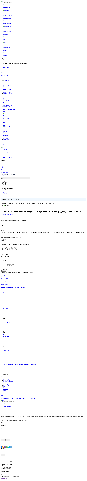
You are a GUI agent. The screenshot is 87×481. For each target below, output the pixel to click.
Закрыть (8, 439)
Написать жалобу (7, 379)
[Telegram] (11, 447)
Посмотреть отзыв (5, 478)
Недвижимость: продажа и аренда (9, 175)
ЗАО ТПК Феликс (7, 308)
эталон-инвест (8, 157)
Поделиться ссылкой (8, 214)
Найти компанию (7, 380)
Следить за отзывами (6, 192)
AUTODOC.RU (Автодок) (9, 322)
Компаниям (6, 385)
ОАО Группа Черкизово (9, 294)
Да (1, 422)
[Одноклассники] (3, 447)
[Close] (1, 428)
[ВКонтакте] (1, 447)
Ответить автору (7, 215)
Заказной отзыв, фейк (7, 464)
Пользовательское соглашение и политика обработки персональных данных (18, 398)
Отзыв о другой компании (8, 465)
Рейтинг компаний (7, 382)
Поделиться (3, 190)
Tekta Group (6, 350)
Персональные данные (7, 463)
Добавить (3, 439)
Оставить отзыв (4, 172)
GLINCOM (6, 336)
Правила (5, 390)
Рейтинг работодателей (8, 384)
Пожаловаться (6, 217)
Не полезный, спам (6, 467)
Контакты (5, 389)
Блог (4, 386)
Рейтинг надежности (13, 287)
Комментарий (4, 269)
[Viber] (5, 447)
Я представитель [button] (4, 193)
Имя (2, 257)
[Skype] (9, 447)
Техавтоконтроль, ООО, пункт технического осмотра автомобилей (19, 364)
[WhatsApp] (7, 447)
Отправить (3, 270)
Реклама (5, 387)
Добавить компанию (8, 381)
